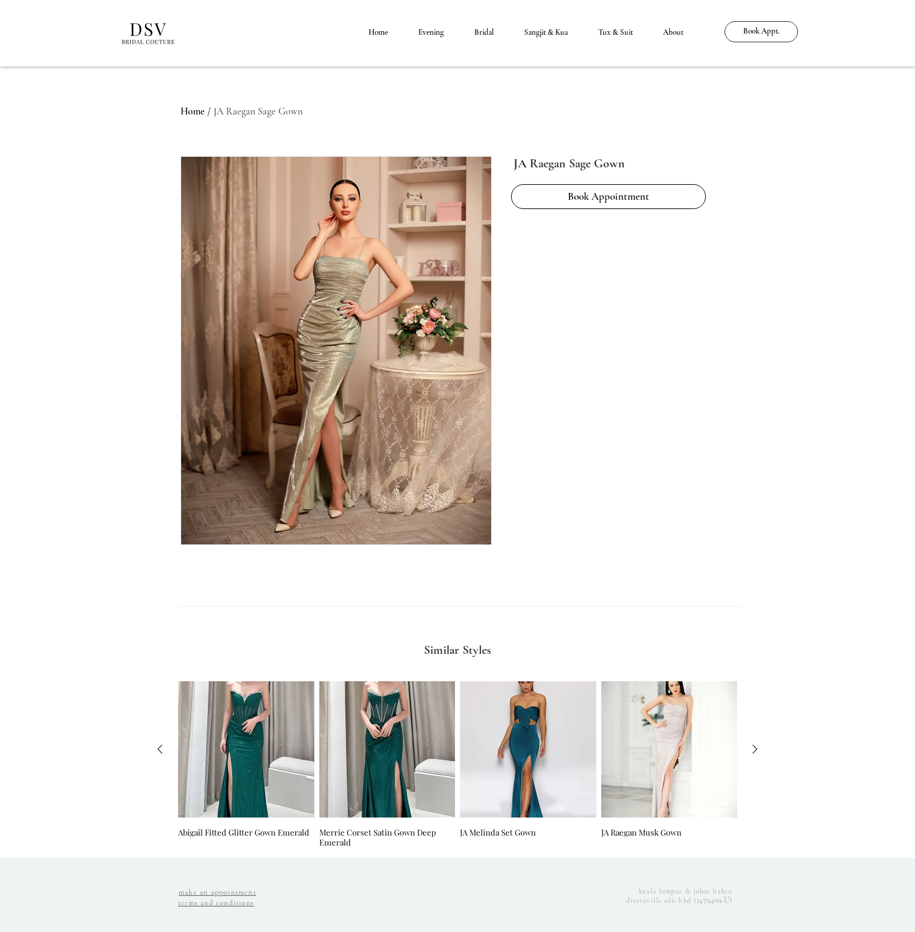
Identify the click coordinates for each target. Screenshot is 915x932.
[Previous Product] (159, 749)
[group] (457, 764)
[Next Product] (755, 749)
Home (193, 111)
